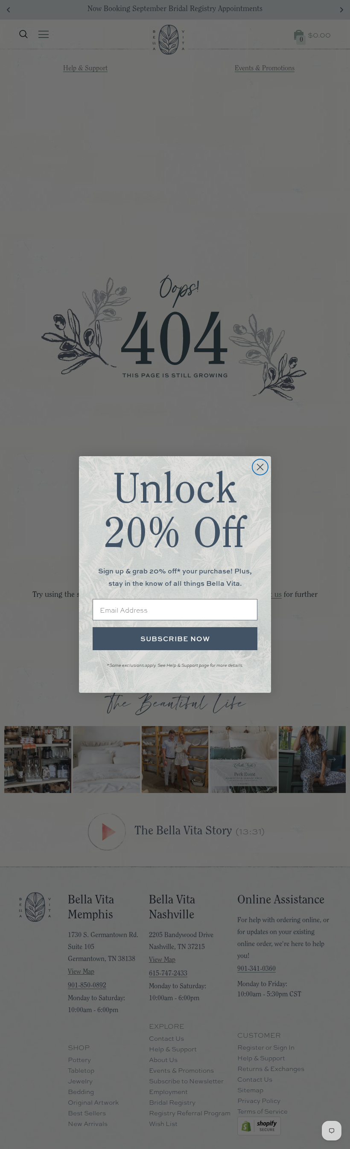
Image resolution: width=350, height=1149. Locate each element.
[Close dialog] (260, 467)
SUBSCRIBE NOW (175, 638)
